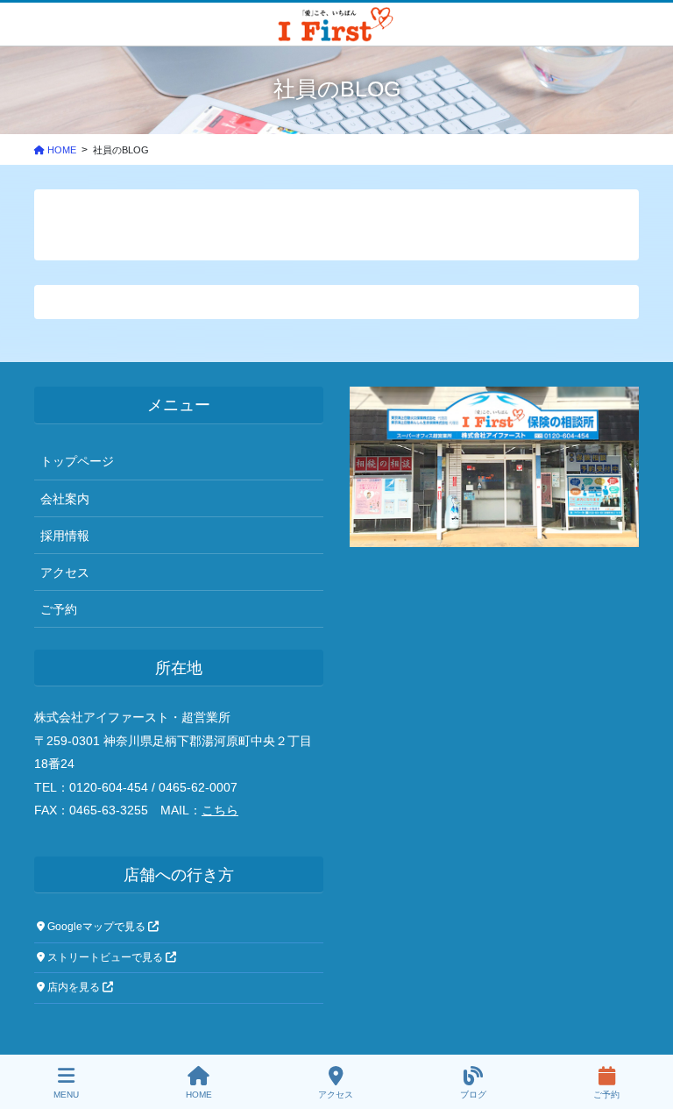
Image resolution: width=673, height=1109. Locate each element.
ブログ (473, 1094)
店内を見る (74, 987)
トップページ (77, 461)
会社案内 (64, 499)
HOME (199, 1094)
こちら (220, 810)
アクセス (64, 572)
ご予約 (58, 609)
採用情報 (64, 536)
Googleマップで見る (96, 927)
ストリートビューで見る (105, 957)
